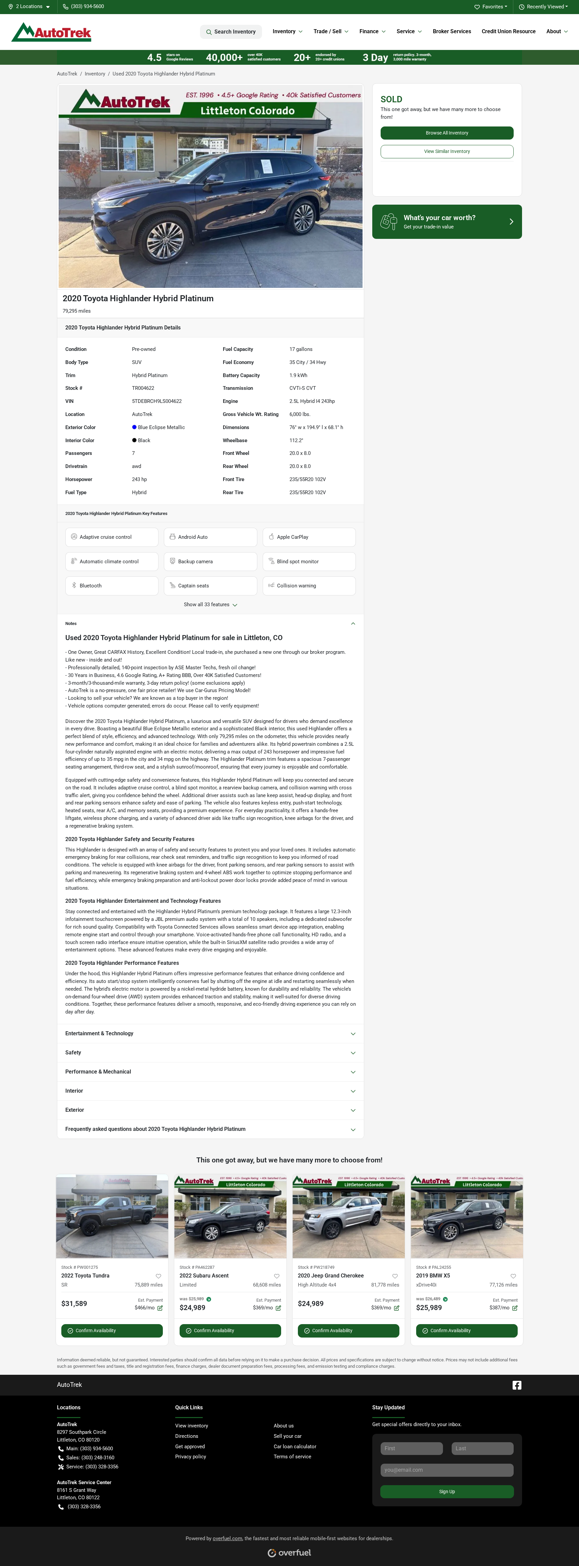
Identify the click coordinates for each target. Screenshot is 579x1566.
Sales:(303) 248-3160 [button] (90, 1458)
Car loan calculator (295, 1447)
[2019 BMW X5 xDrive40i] (467, 1216)
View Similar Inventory (447, 151)
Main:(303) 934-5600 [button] (89, 1449)
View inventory (191, 1426)
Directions (186, 1436)
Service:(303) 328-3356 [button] (92, 1467)
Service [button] (406, 31)
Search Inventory (235, 32)
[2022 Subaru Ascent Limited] (230, 1216)
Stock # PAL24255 (433, 1267)
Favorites (492, 7)
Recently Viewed (545, 7)
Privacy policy (190, 1457)
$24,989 (311, 1304)
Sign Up (447, 1491)
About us (284, 1426)
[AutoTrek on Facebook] (514, 1385)
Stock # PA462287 (197, 1267)
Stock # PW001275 (79, 1267)
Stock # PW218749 (316, 1267)
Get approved (190, 1447)
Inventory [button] (284, 31)
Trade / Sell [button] (327, 31)
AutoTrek (67, 74)
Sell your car (288, 1436)
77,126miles (504, 1285)
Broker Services (452, 31)
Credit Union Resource (509, 31)
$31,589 (74, 1304)
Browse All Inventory (447, 133)
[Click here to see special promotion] (289, 57)
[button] (31, 6)
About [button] (553, 31)
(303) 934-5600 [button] (87, 6)
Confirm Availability (96, 1330)
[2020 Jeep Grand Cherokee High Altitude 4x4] (349, 1216)
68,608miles (267, 1285)
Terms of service (292, 1457)
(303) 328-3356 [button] (84, 1507)
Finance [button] (369, 31)
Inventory (95, 74)
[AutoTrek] (51, 32)
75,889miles (149, 1285)
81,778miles (385, 1285)
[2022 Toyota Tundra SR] (112, 1216)
